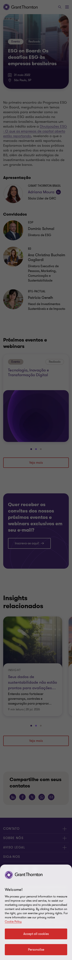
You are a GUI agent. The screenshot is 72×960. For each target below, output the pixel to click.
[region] (36, 912)
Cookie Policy (13, 922)
